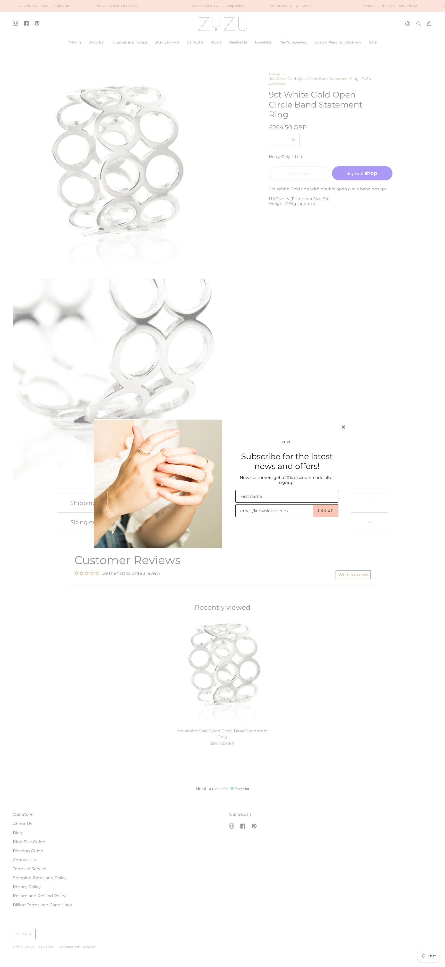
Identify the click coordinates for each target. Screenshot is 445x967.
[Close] (343, 427)
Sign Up (325, 510)
